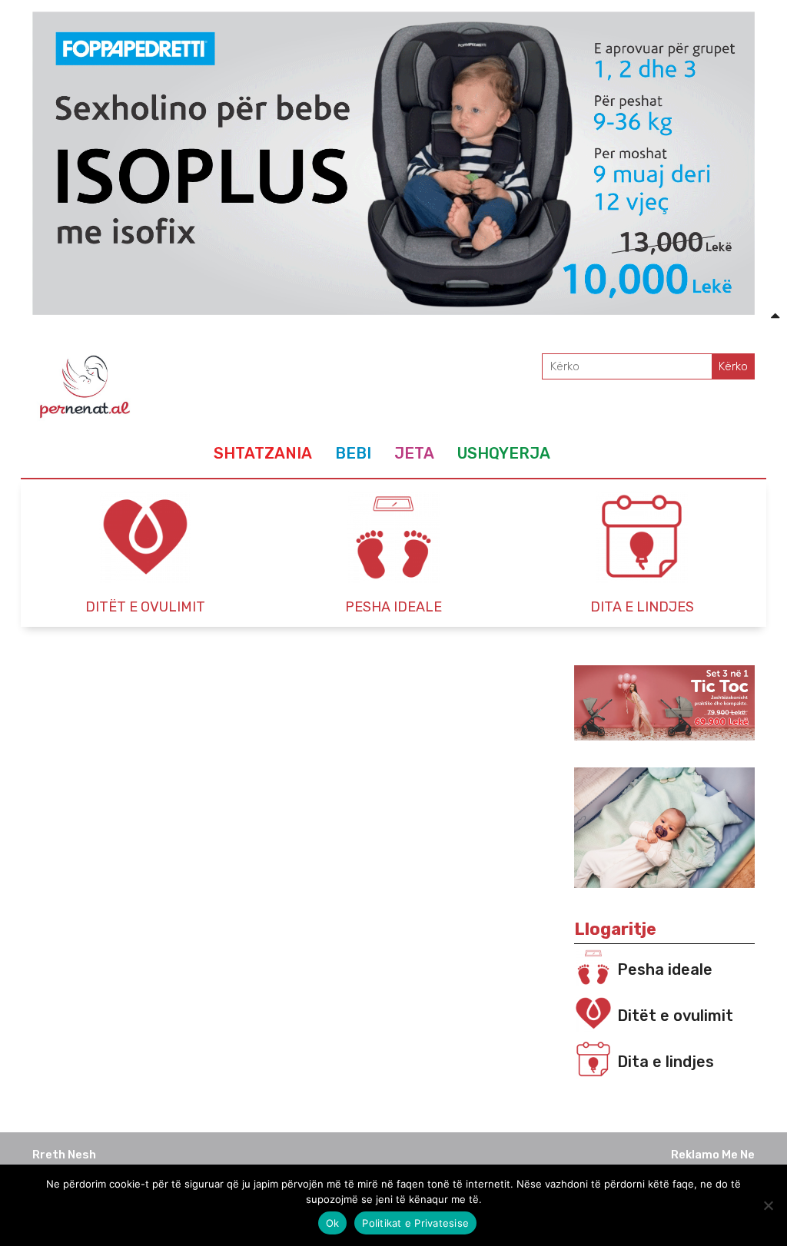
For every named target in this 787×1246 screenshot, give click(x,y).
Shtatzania (263, 453)
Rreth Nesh (64, 1154)
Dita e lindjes (665, 1061)
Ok (333, 1223)
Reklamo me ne (713, 1154)
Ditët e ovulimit (675, 1015)
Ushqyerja (503, 453)
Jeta (414, 453)
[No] (767, 1205)
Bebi (353, 453)
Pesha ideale (664, 969)
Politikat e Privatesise (415, 1223)
